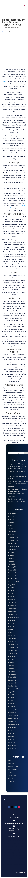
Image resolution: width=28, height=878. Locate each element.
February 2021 (12, 710)
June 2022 (11, 662)
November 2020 (13, 719)
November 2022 (13, 647)
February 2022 (12, 674)
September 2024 (13, 582)
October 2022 (12, 650)
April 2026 (11, 525)
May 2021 (11, 701)
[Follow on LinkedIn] (16, 807)
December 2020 (13, 716)
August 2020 (12, 728)
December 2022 (13, 644)
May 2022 (11, 665)
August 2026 (12, 513)
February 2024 (12, 603)
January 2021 (12, 713)
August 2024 (12, 585)
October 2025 (12, 543)
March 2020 (12, 742)
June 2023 (11, 626)
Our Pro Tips (6, 28)
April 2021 (11, 704)
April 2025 (11, 561)
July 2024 (11, 588)
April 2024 (11, 597)
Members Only (12, 769)
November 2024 (13, 576)
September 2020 (13, 725)
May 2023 (11, 629)
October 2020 (12, 722)
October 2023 (12, 615)
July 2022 (11, 659)
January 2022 (12, 677)
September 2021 (13, 689)
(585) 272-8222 (14, 817)
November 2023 (13, 612)
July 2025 (11, 552)
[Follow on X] (12, 807)
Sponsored (11, 781)
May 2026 (11, 522)
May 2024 (11, 594)
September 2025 (13, 546)
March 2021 (11, 707)
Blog (9, 760)
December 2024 (13, 573)
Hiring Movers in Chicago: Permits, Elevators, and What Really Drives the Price (17, 466)
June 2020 (11, 733)
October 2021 (12, 686)
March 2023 (12, 635)
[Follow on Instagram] (19, 807)
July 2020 (11, 731)
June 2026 (11, 519)
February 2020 (12, 745)
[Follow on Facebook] (9, 807)
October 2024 (12, 579)
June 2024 (11, 591)
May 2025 (11, 558)
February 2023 (12, 638)
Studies (4, 81)
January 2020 (12, 748)
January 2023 (12, 641)
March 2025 (12, 564)
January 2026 (12, 534)
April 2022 (11, 668)
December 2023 (13, 609)
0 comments (15, 28)
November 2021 (13, 683)
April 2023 (11, 632)
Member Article (13, 766)
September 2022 (13, 653)
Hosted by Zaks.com (14, 836)
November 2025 (13, 540)
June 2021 (11, 698)
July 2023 (11, 623)
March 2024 (12, 600)
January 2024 (12, 606)
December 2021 (13, 680)
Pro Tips (10, 778)
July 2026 (11, 516)
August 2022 (12, 656)
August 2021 (12, 692)
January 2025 (12, 570)
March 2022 (12, 671)
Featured (11, 764)
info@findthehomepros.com (14, 823)
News (10, 772)
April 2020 (11, 739)
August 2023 (12, 620)
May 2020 (11, 736)
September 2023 (13, 617)
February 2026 (12, 531)
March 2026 (12, 528)
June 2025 (11, 555)
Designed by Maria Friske (18, 872)
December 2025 (13, 537)
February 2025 (12, 567)
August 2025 (12, 549)
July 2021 (11, 695)
